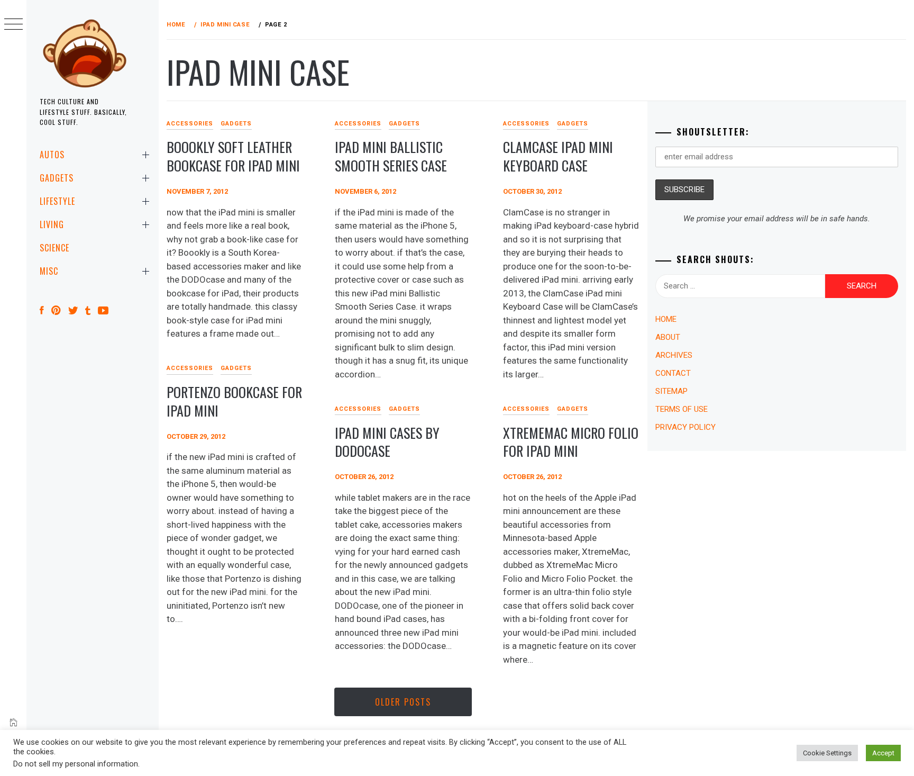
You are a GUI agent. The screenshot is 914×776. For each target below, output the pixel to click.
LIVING (52, 224)
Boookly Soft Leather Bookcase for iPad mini (233, 156)
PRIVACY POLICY (685, 427)
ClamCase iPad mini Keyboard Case (558, 156)
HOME (666, 319)
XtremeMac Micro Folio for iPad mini (570, 442)
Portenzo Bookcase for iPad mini (234, 401)
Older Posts (403, 702)
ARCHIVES (673, 355)
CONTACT (673, 373)
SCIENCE (54, 247)
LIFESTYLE (57, 201)
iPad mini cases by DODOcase (387, 442)
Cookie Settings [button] (827, 753)
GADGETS (57, 178)
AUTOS (52, 154)
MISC (49, 271)
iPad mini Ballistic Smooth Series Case (391, 156)
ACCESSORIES (190, 123)
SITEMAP (671, 391)
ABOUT (667, 337)
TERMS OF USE (681, 409)
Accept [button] (883, 753)
